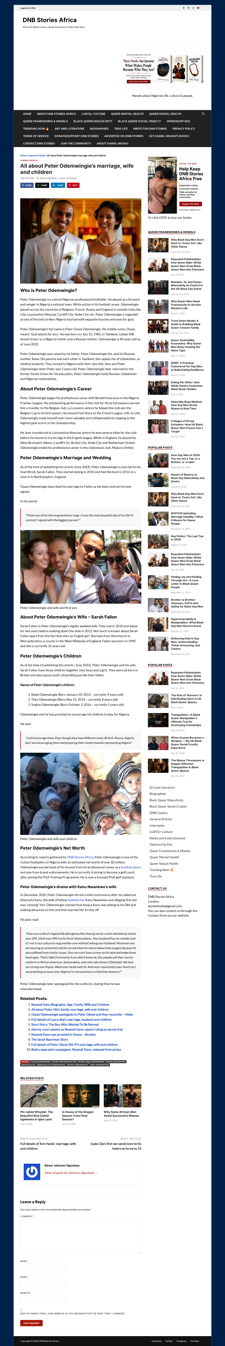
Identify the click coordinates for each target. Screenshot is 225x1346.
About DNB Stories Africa (56, 113)
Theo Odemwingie (99, 1065)
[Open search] (203, 114)
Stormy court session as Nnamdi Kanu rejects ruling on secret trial (77, 1029)
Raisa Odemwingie (116, 1061)
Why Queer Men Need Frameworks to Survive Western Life (186, 305)
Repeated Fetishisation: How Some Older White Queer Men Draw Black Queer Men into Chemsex (187, 264)
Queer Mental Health (127, 113)
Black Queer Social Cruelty (139, 121)
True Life (121, 128)
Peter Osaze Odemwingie (91, 1061)
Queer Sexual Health (165, 113)
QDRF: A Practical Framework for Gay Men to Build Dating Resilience (187, 366)
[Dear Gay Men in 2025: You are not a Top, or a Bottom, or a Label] (158, 456)
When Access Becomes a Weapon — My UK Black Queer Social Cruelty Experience (187, 742)
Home (27, 113)
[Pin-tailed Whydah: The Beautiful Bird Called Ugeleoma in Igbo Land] (39, 1097)
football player (131, 867)
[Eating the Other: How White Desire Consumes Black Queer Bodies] (158, 383)
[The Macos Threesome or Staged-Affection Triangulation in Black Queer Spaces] (158, 761)
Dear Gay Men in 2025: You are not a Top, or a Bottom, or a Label (185, 458)
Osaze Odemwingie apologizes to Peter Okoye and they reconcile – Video (82, 1014)
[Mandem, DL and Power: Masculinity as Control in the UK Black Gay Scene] (158, 282)
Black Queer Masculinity (92, 121)
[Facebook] (184, 8)
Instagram (181, 1341)
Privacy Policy (183, 128)
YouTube (194, 1341)
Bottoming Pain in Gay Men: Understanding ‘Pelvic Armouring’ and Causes (185, 643)
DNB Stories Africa (50, 20)
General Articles (36, 155)
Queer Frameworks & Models (45, 121)
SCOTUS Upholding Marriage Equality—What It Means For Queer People (187, 518)
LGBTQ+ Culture (93, 113)
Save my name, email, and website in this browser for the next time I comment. (72, 1313)
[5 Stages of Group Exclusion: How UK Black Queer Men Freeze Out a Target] (158, 421)
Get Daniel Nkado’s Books (169, 136)
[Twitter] (188, 8)
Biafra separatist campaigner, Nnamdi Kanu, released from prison (76, 1049)
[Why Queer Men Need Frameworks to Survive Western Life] (158, 302)
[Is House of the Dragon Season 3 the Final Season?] (81, 1097)
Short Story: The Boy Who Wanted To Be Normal (65, 1024)
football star (76, 900)
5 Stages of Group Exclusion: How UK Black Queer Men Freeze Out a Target (187, 426)
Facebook (157, 1341)
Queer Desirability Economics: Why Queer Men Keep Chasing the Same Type (186, 345)
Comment (27, 1216)
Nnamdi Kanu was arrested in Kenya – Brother (63, 1034)
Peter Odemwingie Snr (64, 1061)
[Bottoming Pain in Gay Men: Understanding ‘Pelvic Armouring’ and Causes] (158, 639)
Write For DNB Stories (150, 128)
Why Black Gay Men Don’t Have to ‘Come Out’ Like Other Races (187, 243)
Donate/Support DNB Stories (76, 136)
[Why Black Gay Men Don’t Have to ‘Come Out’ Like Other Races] (158, 240)
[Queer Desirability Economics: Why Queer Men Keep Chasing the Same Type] (158, 341)
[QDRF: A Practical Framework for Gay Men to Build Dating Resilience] (158, 363)
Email (24, 1277)
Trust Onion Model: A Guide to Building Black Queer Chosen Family (185, 324)
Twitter (169, 1341)
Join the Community (75, 143)
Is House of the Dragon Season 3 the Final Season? (78, 1115)
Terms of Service (36, 136)
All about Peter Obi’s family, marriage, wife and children (70, 1009)
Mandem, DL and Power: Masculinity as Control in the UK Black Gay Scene (187, 285)
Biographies (99, 128)
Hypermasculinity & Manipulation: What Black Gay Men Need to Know (187, 622)
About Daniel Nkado (112, 143)
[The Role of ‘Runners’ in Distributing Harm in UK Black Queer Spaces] (158, 696)
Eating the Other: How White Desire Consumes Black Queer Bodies (187, 386)
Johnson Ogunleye (48, 178)
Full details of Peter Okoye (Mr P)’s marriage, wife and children (74, 1044)
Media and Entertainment (167, 838)
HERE (163, 217)
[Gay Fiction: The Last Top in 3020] (158, 537)
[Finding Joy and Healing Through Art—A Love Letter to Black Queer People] (158, 577)
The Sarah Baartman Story (49, 1039)
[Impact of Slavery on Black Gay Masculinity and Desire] (158, 475)
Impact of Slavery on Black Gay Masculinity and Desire (187, 478)
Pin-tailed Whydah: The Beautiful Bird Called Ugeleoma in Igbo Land (36, 1115)
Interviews (157, 825)
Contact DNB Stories (39, 143)
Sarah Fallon (28, 1065)
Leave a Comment (67, 178)
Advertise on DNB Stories (123, 136)
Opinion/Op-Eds (178, 121)
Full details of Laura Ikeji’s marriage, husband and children (71, 1019)
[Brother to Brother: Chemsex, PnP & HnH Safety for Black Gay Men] (158, 600)
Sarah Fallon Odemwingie (51, 1065)
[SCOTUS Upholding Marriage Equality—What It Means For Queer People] (158, 514)
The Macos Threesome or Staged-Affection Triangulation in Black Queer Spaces (188, 765)
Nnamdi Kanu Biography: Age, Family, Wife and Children (70, 1004)
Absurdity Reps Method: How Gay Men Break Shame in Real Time (186, 405)
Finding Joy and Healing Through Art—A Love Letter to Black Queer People (186, 582)
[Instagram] (193, 8)
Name (24, 1261)
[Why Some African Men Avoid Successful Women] (122, 1097)
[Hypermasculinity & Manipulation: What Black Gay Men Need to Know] (158, 619)
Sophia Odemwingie (77, 1065)
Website (25, 1293)
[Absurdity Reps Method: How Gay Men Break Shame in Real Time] (158, 402)
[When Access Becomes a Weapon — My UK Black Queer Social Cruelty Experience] (158, 738)
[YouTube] (198, 8)
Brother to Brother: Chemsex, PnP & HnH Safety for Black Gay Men (187, 603)
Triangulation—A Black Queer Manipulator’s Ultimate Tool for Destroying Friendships (186, 720)
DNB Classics (159, 813)
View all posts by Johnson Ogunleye (71, 1173)
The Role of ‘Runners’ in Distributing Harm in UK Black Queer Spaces (186, 699)
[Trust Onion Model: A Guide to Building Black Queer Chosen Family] (158, 321)
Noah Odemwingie (41, 1061)
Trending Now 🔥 (36, 128)
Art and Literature (69, 128)
